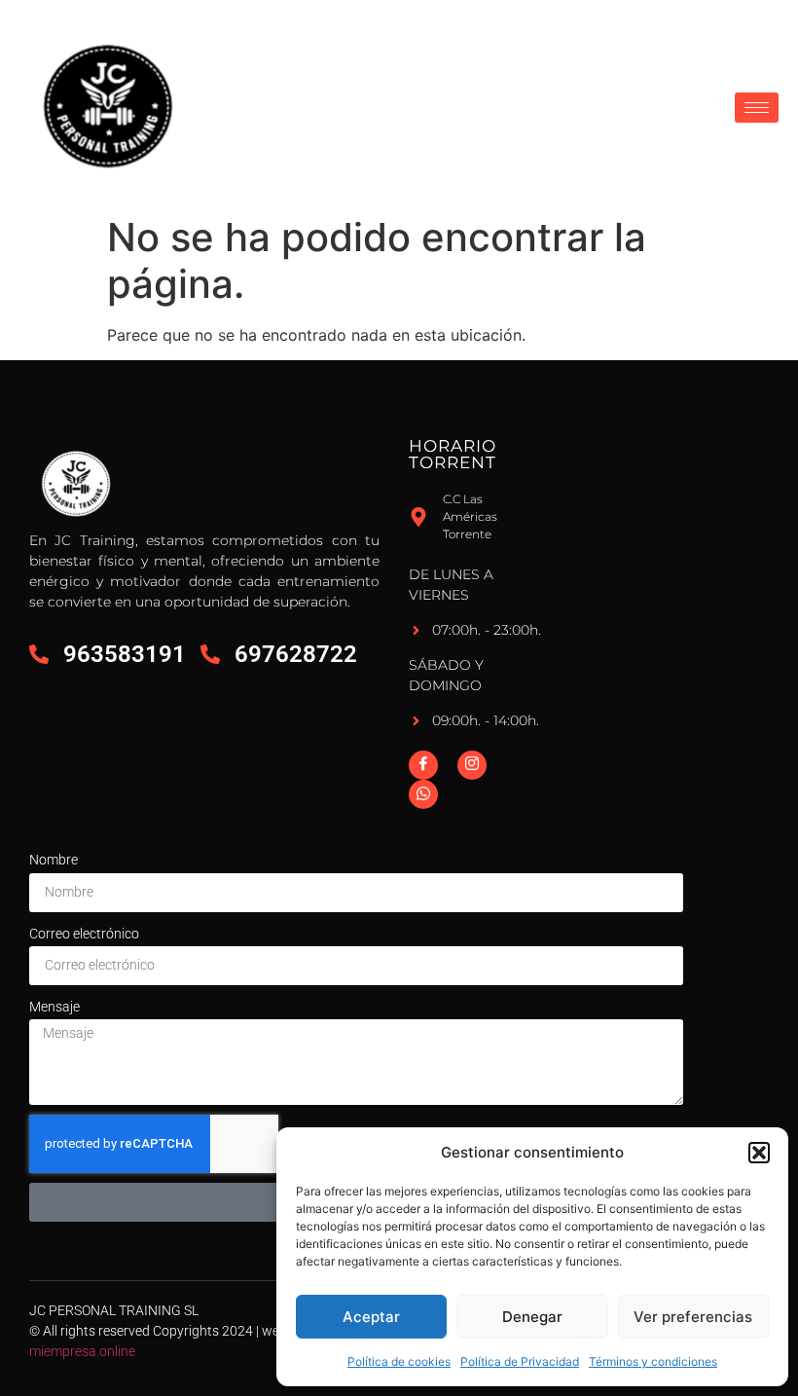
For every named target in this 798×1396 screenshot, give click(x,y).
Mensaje (54, 1006)
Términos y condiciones (653, 1361)
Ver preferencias (693, 1316)
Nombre (53, 859)
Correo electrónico (84, 933)
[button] (759, 1152)
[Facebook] (423, 765)
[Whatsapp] (423, 794)
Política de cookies (399, 1361)
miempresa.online (82, 1351)
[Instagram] (472, 765)
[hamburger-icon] (757, 107)
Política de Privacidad (519, 1361)
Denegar (532, 1316)
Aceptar (371, 1316)
